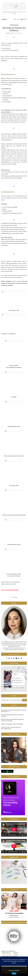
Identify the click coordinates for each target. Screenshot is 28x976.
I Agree (14, 973)
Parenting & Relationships (9, 956)
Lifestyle (15, 953)
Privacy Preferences (14, 970)
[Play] (3, 835)
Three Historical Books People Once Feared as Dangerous (12, 715)
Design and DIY (6, 953)
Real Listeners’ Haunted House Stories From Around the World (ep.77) (13, 710)
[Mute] (22, 835)
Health (16, 954)
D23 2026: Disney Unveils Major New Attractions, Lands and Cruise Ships (12, 720)
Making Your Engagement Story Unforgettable (12, 724)
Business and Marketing (8, 951)
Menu (5, 19)
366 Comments (18, 33)
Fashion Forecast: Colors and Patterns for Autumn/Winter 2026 (11, 727)
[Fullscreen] (25, 835)
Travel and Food (14, 25)
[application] (14, 829)
